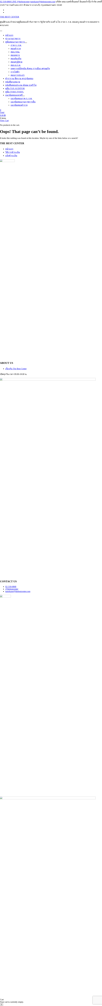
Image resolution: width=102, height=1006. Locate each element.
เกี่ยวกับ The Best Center (16, 369)
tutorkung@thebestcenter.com (42, 2)
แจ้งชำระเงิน (11, 155)
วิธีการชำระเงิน (12, 152)
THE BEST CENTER (9, 17)
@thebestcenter (11, 589)
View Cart (4, 120)
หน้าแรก (9, 149)
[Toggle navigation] (1, 30)
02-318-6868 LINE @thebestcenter (15, 2)
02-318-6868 (10, 586)
